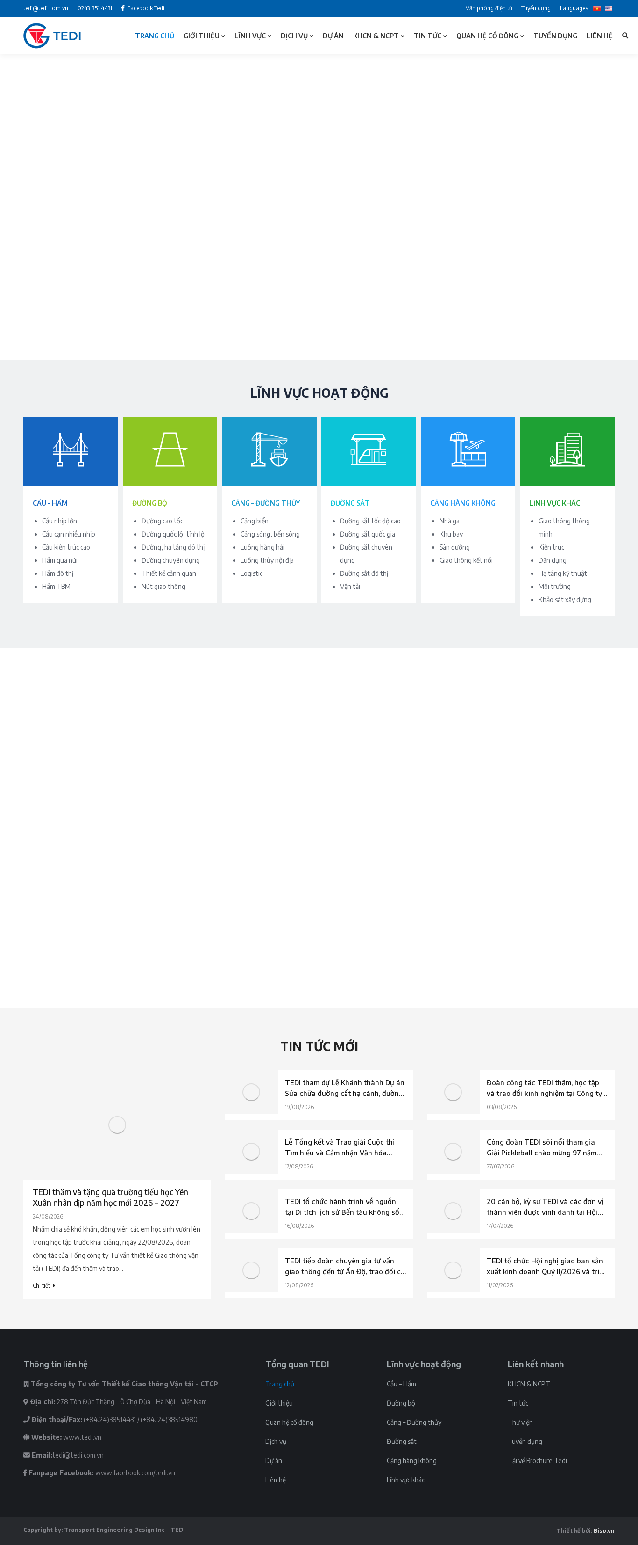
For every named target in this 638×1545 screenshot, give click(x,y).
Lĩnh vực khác (406, 1480)
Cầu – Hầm (401, 1384)
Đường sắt (402, 1441)
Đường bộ (401, 1403)
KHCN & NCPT (529, 1384)
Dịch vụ (275, 1441)
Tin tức (518, 1403)
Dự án (273, 1461)
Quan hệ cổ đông (289, 1422)
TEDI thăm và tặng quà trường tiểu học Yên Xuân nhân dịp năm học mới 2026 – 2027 (110, 1197)
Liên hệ (275, 1480)
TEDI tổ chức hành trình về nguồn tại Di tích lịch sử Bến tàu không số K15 (342, 1207)
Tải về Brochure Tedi (537, 1461)
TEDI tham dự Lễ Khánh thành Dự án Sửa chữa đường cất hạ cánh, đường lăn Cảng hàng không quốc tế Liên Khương (344, 1088)
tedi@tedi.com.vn (78, 1455)
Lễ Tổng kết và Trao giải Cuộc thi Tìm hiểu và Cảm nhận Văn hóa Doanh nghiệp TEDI (340, 1148)
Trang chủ (279, 1384)
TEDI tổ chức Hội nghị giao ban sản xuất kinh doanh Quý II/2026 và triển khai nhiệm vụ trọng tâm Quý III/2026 (547, 1266)
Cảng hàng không (412, 1461)
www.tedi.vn (82, 1437)
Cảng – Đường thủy (414, 1422)
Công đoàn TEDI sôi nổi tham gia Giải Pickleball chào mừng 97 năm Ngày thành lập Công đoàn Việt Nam (547, 1148)
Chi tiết (41, 1285)
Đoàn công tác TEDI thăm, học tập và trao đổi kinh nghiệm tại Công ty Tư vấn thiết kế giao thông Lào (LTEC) (544, 1088)
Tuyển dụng (525, 1441)
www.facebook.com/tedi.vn (135, 1473)
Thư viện (520, 1422)
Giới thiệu (279, 1403)
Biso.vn (604, 1530)
